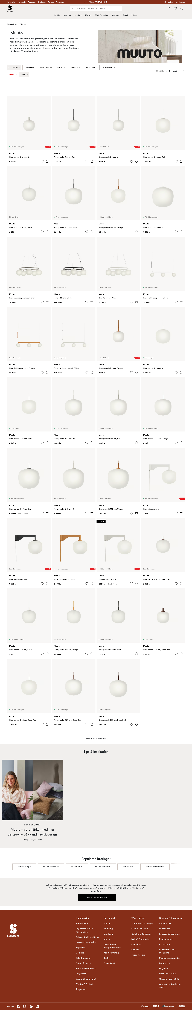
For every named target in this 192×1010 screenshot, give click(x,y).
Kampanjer (22, 2)
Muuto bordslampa (155, 866)
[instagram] (24, 1006)
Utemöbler (115, 15)
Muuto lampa (24, 866)
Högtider (163, 968)
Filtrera (16, 67)
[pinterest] (31, 1006)
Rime (23, 75)
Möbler (57, 15)
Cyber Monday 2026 (169, 979)
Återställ (10, 75)
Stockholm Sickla (139, 929)
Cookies (80, 953)
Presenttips (164, 963)
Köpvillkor (80, 947)
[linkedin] (37, 1006)
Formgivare (32, 2)
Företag (51, 2)
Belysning (67, 15)
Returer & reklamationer (87, 937)
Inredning (78, 15)
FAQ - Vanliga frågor (86, 968)
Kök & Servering (101, 15)
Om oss (135, 950)
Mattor (88, 15)
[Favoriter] (175, 8)
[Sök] (73, 8)
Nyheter (134, 15)
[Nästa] (179, 867)
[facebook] (18, 1006)
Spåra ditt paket (84, 963)
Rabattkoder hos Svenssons (167, 951)
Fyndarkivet (60, 2)
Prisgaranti (81, 974)
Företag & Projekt (84, 984)
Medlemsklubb (166, 939)
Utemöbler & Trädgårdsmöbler (112, 946)
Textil (125, 15)
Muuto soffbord (51, 866)
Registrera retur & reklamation (84, 930)
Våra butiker (168, 2)
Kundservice (82, 923)
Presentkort (109, 963)
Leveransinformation (86, 942)
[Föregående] (12, 867)
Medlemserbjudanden (169, 958)
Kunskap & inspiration (169, 934)
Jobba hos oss (138, 955)
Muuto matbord (102, 866)
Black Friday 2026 (167, 974)
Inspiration (42, 2)
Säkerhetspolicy (83, 958)
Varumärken (11, 2)
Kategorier (44, 67)
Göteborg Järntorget (141, 934)
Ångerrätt (81, 989)
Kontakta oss (180, 2)
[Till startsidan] (10, 8)
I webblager (29, 67)
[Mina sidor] (169, 8)
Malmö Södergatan (140, 939)
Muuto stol (128, 866)
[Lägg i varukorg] (47, 161)
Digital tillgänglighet (86, 979)
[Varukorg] (182, 8)
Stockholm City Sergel (142, 923)
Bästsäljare (164, 944)
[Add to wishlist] (42, 161)
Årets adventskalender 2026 (170, 986)
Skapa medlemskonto (97, 897)
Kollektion (90, 67)
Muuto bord (77, 866)
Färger (60, 67)
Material (74, 67)
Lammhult (136, 944)
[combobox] (96, 8)
